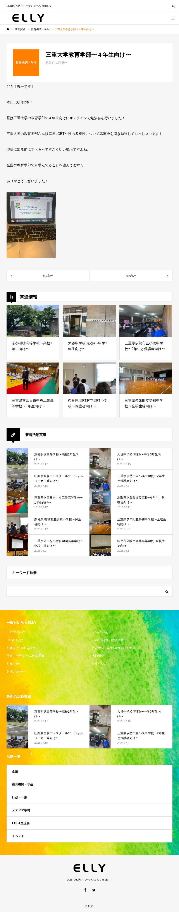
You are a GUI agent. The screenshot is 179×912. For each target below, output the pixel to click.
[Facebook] (85, 890)
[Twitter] (94, 890)
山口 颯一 (61, 62)
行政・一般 (19, 797)
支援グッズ (99, 663)
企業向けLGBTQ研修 (21, 648)
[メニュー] (172, 17)
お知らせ (13, 663)
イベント (18, 836)
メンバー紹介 (101, 632)
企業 (15, 771)
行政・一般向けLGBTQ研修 (26, 655)
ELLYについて (16, 632)
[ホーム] (8, 29)
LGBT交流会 (21, 823)
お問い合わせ (16, 671)
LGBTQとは (15, 640)
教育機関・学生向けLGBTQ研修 (114, 648)
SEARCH (173, 5)
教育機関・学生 (22, 784)
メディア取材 (21, 810)
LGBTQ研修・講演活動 (108, 640)
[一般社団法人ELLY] (28, 18)
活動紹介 (98, 655)
